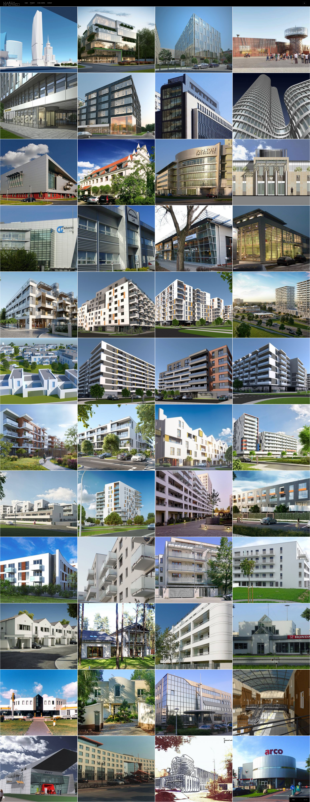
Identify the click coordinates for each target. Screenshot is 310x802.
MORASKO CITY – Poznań (10, 399)
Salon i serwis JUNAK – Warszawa (168, 797)
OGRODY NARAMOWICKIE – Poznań (245, 598)
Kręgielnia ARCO (240, 797)
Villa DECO (83, 731)
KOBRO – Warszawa (241, 465)
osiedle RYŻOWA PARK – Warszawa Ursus (15, 465)
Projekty (32, 2)
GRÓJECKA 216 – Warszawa (88, 399)
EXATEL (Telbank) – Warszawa (12, 266)
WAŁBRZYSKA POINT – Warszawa (89, 68)
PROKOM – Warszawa (164, 200)
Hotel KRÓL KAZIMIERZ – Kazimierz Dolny (92, 200)
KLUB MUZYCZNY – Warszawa (11, 797)
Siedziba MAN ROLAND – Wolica (244, 266)
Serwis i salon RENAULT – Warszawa (14, 731)
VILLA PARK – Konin (8, 598)
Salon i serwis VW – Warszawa (167, 266)
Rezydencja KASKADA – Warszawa (245, 532)
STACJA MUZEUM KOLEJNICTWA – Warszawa (248, 68)
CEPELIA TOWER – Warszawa (243, 134)
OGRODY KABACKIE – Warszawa (167, 664)
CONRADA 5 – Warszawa (87, 532)
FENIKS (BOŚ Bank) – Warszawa (167, 134)
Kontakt (49, 2)
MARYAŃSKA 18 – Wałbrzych (11, 333)
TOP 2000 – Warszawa (164, 731)
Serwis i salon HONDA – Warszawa (246, 664)
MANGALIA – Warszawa (87, 134)
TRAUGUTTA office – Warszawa (167, 68)
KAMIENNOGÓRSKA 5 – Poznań (11, 532)
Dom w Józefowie (85, 664)
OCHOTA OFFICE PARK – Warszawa (90, 797)
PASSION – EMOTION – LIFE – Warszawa (169, 333)
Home (26, 2)
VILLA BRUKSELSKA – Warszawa (167, 598)
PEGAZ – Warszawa (8, 134)
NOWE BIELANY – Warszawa (166, 532)
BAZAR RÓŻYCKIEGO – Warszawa (244, 731)
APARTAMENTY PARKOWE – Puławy (90, 465)
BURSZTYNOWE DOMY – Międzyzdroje (168, 465)
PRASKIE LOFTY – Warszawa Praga (168, 399)
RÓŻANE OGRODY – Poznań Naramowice (92, 598)
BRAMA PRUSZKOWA (240, 333)
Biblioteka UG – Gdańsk (10, 200)
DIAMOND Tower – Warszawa (11, 68)
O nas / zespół (41, 2)
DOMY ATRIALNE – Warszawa (11, 664)
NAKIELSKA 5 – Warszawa (87, 333)
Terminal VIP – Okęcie (241, 200)
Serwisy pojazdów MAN (87, 266)
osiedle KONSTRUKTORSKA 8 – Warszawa (247, 399)
